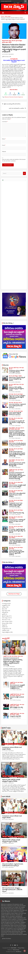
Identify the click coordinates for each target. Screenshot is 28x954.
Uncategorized (5, 603)
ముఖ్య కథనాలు (5, 628)
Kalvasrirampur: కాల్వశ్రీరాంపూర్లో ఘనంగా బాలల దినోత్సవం (17, 485)
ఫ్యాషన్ (3, 625)
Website (4, 151)
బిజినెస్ (10, 42)
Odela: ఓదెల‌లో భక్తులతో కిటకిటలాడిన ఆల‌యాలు (15, 413)
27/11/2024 (11, 400)
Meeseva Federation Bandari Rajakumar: (14, 97)
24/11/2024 (11, 408)
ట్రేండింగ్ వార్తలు (16, 367)
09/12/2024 (11, 373)
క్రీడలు (3, 609)
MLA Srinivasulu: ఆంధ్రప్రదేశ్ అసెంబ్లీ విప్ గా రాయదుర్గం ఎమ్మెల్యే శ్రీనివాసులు (17, 686)
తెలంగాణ (14, 40)
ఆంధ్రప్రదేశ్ (10, 469)
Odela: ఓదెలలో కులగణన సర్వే (16, 513)
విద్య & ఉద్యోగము (12, 419)
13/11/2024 (11, 556)
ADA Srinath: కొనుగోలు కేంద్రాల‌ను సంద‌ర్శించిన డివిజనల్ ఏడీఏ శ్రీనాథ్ (17, 444)
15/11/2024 (11, 416)
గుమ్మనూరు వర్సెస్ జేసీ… (16, 716)
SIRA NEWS (11, 54)
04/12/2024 (11, 391)
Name (4, 139)
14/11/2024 (11, 488)
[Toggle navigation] (3, 12)
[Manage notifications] (24, 951)
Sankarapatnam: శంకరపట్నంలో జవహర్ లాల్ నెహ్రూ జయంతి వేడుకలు (17, 521)
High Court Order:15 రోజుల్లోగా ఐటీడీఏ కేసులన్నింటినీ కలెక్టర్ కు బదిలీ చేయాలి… (17, 397)
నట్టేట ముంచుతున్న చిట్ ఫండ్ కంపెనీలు (12, 104)
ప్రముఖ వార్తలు (5, 42)
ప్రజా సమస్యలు (19, 40)
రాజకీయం (20, 375)
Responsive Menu (25, 1)
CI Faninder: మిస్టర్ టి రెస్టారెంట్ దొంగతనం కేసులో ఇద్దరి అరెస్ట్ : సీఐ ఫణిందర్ (17, 531)
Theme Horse (16, 949)
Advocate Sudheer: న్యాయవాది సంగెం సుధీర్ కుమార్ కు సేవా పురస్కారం (17, 405)
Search (24, 173)
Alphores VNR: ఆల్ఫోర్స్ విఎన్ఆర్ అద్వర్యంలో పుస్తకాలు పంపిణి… (16, 388)
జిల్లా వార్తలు (11, 367)
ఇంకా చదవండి (6, 796)
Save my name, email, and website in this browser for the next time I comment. (14, 160)
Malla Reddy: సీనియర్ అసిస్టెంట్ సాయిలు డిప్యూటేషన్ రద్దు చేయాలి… (17, 379)
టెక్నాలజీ (4, 40)
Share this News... (14, 89)
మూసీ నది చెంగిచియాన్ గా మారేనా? (16, 108)
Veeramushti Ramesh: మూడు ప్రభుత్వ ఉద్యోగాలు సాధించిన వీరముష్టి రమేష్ (17, 464)
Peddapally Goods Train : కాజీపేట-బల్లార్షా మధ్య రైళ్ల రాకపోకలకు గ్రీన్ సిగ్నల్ (16, 504)
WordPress (18, 951)
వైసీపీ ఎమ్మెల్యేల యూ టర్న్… (17, 707)
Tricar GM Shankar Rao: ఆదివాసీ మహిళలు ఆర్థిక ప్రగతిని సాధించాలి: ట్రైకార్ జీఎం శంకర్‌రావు (16, 552)
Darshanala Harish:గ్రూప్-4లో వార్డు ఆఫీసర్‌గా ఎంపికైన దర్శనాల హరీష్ (17, 422)
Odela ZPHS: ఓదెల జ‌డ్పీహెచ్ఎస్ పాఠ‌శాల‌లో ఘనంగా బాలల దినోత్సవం (17, 495)
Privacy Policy (21, 948)
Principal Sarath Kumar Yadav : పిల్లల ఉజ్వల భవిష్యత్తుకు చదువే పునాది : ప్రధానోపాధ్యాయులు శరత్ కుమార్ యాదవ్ (17, 541)
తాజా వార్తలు (8, 40)
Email (3, 145)
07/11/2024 (5, 893)
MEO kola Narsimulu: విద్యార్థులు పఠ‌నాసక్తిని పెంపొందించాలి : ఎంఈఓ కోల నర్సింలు (12, 889)
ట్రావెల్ (3, 614)
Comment (5, 121)
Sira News (18, 700)
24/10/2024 (5, 54)
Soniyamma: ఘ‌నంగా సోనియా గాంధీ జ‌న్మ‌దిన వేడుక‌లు (16, 371)
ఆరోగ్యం (4, 607)
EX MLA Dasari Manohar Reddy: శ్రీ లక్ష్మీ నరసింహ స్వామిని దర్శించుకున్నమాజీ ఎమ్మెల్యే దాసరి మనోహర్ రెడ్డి (17, 454)
